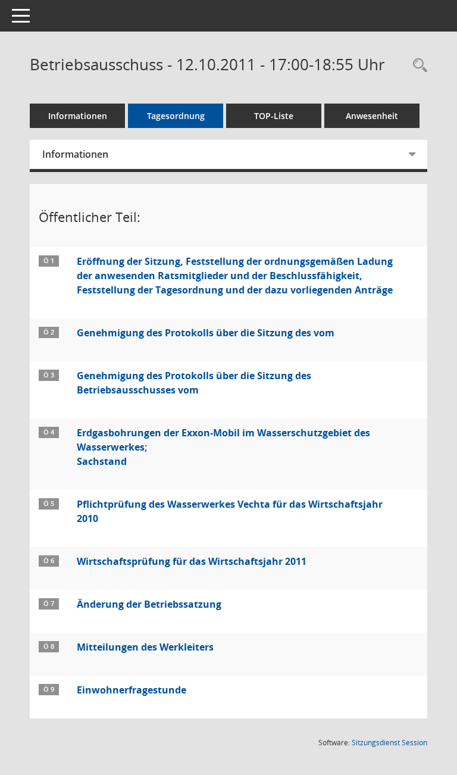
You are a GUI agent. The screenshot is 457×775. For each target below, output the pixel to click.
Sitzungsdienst (389, 743)
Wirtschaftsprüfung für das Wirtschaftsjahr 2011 (191, 561)
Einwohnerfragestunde (131, 689)
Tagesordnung (176, 115)
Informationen (77, 115)
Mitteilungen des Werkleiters (145, 647)
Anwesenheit (372, 115)
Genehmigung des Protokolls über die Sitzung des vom (205, 332)
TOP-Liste (273, 115)
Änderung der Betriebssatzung (149, 604)
